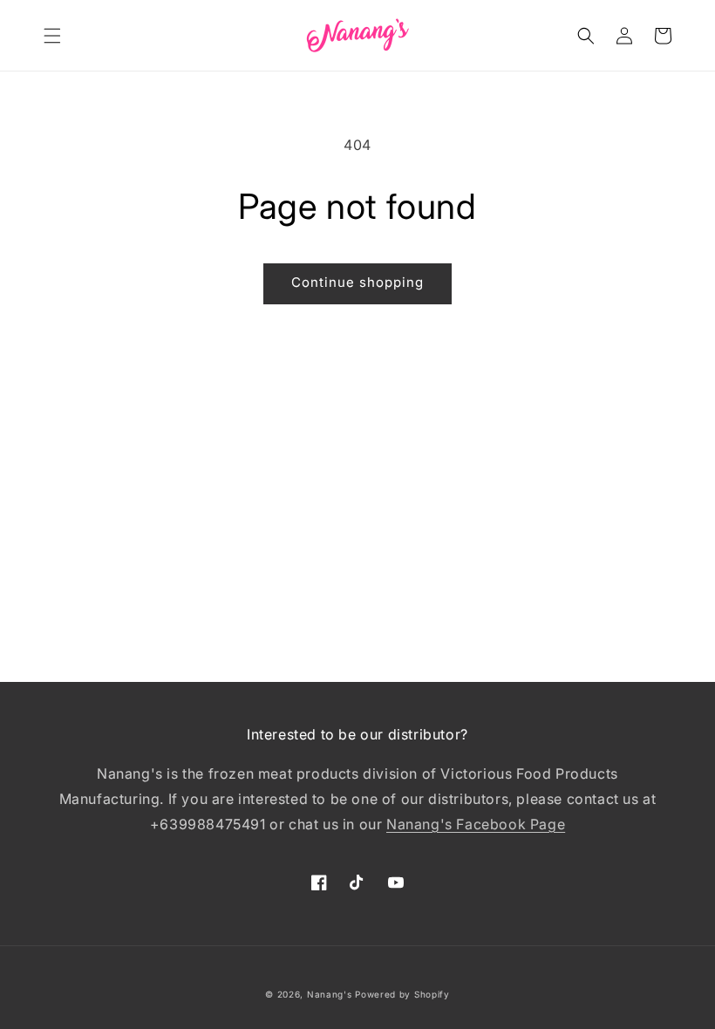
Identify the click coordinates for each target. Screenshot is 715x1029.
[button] (52, 36)
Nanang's (329, 994)
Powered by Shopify (402, 994)
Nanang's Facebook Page (475, 824)
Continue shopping (357, 282)
